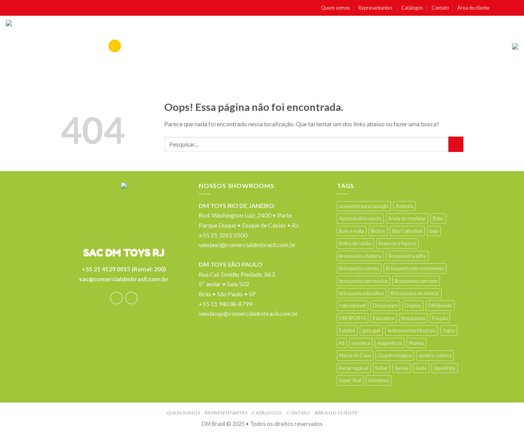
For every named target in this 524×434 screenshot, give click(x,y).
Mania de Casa (355, 355)
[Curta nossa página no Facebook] (498, 8)
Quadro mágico (395, 355)
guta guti (371, 330)
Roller (381, 368)
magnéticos (389, 343)
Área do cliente (473, 8)
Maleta (416, 343)
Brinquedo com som (416, 281)
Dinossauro (385, 305)
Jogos (449, 330)
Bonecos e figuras (397, 243)
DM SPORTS (352, 318)
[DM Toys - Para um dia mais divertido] (38, 46)
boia (433, 231)
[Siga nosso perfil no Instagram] (506, 8)
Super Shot (350, 380)
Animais (404, 206)
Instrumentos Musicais (411, 330)
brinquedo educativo (361, 293)
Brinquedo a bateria (360, 256)
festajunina (413, 318)
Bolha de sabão (355, 243)
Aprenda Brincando (360, 218)
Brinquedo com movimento (415, 268)
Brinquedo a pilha (407, 256)
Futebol (347, 330)
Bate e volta (351, 231)
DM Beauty (440, 305)
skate (421, 368)
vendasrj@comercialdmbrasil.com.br (247, 244)
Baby (438, 218)
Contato (440, 8)
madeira (361, 343)
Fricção (440, 318)
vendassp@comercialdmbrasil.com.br (248, 313)
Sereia (401, 368)
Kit (342, 343)
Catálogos (412, 8)
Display (413, 305)
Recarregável (353, 368)
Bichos (378, 231)
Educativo (383, 318)
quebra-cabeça (435, 355)
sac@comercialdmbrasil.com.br (124, 278)
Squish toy (445, 368)
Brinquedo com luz (359, 268)
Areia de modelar (407, 218)
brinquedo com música (363, 281)
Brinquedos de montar (415, 293)
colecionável (352, 305)
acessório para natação (364, 206)
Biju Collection (407, 231)
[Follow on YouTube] (514, 8)
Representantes (375, 8)
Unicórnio (378, 380)
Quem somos (335, 8)
